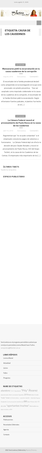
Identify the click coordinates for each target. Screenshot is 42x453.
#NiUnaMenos (34, 406)
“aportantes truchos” (17, 406)
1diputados (17, 391)
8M (25, 401)
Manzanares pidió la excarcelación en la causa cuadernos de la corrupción (21, 70)
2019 (26, 394)
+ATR (10, 409)
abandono (5, 390)
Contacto (6, 434)
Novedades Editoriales (11, 424)
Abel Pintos (30, 402)
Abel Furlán (35, 395)
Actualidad (20, 65)
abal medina (5, 409)
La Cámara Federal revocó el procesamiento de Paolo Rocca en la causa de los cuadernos (21, 123)
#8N (30, 395)
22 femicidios (14, 398)
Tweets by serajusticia (8, 170)
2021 (36, 402)
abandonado (5, 395)
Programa (6, 378)
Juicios (5, 368)
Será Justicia (21, 76)
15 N (11, 391)
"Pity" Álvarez (29, 390)
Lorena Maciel (8, 358)
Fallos (5, 373)
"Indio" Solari (5, 398)
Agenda (6, 429)
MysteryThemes (31, 450)
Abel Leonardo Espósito (16, 395)
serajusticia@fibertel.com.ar (10, 348)
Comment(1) (34, 76)
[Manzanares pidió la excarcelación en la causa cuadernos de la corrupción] (21, 49)
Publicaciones (8, 419)
